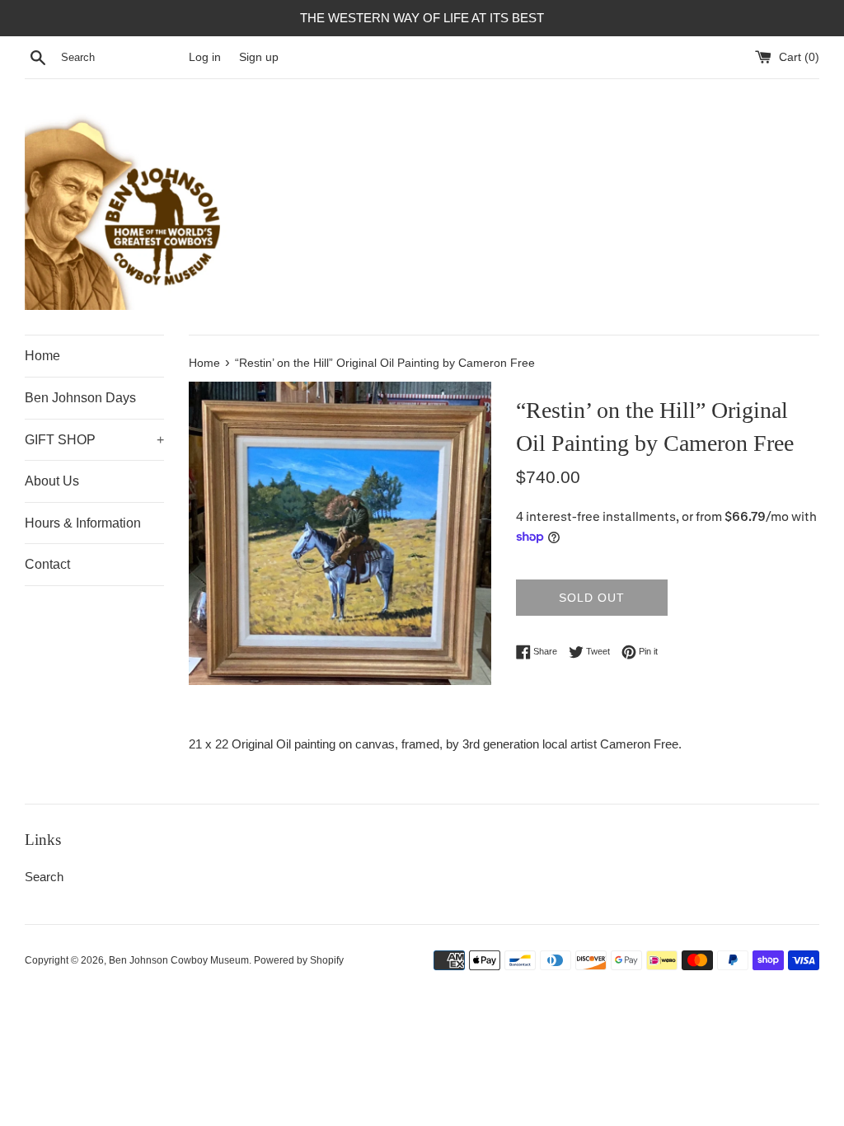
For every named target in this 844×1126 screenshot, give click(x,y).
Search (44, 877)
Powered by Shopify (299, 960)
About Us (52, 481)
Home (42, 356)
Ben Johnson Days (80, 398)
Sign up (259, 57)
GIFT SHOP (94, 440)
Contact (47, 564)
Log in (205, 57)
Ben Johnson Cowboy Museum (179, 960)
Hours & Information (83, 523)
